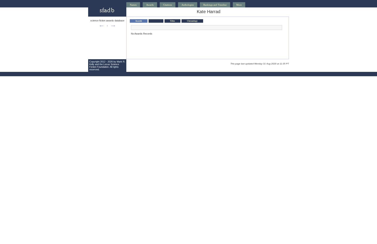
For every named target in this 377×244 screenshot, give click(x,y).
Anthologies (188, 4)
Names (133, 4)
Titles (172, 21)
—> (113, 25)
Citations (167, 4)
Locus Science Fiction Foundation (104, 65)
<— (101, 25)
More (239, 4)
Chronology (192, 21)
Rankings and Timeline (215, 4)
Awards (150, 4)
